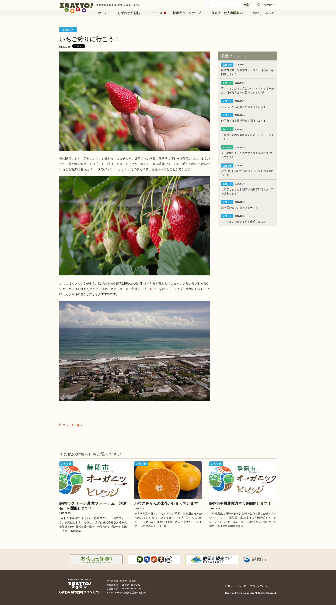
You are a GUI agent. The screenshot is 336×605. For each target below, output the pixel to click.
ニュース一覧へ (72, 424)
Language (266, 4)
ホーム (103, 13)
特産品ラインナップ (187, 13)
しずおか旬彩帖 (129, 13)
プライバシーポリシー (263, 586)
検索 (246, 4)
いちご (97, 158)
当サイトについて (235, 586)
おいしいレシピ (264, 13)
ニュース (157, 13)
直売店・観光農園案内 (227, 13)
